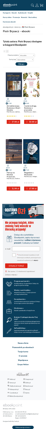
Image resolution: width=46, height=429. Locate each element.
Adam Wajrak (37, 112)
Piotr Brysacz (11, 112)
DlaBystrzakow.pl (15, 386)
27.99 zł (33, 188)
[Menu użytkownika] (37, 5)
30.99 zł (32, 122)
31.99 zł (15, 188)
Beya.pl (27, 389)
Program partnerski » (22, 281)
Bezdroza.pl (29, 386)
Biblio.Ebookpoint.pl (16, 396)
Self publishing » (20, 328)
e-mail (7, 249)
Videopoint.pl (14, 389)
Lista (4, 51)
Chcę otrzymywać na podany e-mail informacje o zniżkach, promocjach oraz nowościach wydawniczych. (29, 257)
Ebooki (14, 13)
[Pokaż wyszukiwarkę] (32, 5)
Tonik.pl (16, 421)
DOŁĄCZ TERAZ (16, 266)
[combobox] (27, 55)
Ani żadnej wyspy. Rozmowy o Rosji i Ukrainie (13, 108)
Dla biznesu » (19, 308)
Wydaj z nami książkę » (22, 290)
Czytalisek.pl (14, 393)
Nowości (24, 17)
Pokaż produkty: (13, 55)
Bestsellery (32, 17)
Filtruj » (21, 64)
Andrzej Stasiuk (19, 178)
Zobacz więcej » (11, 275)
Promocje (16, 17)
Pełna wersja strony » (23, 427)
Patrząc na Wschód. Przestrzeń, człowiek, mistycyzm (11, 177)
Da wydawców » (20, 299)
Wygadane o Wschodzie (28, 174)
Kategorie (6, 13)
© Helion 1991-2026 (9, 409)
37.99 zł (15, 122)
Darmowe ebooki (9, 22)
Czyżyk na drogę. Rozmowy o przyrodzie (30, 108)
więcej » (36, 260)
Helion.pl (12, 379)
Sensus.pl (13, 383)
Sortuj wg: (12, 59)
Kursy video (7, 17)
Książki (30, 13)
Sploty (27, 393)
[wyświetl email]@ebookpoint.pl (29, 414)
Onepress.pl (29, 379)
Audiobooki (22, 13)
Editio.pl (28, 383)
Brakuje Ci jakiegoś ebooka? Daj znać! (26, 318)
